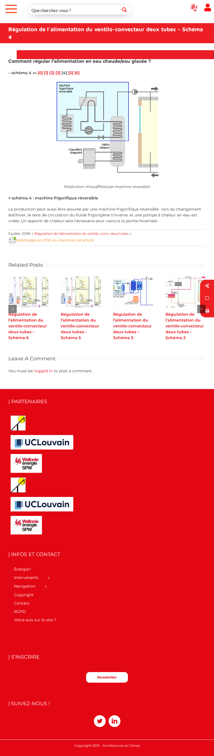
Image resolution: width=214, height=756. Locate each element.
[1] (46, 72)
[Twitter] (100, 721)
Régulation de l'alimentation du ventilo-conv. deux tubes (81, 233)
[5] (70, 72)
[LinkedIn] (114, 721)
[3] (57, 72)
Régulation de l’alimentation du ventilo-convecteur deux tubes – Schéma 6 (27, 326)
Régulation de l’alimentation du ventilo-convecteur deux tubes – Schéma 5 (80, 326)
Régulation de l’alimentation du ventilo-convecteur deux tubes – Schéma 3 (132, 326)
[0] (40, 72)
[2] (51, 72)
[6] (77, 72)
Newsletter (107, 677)
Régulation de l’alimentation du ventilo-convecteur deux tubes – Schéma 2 (185, 326)
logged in (43, 370)
